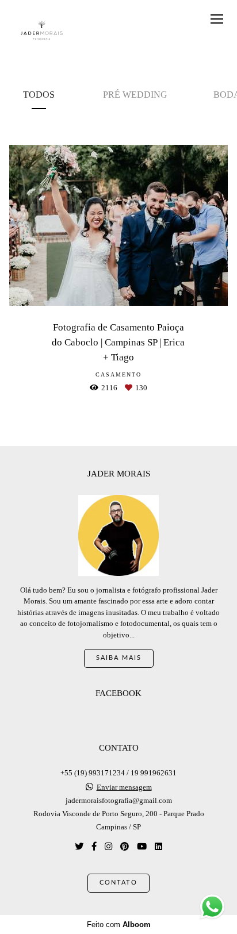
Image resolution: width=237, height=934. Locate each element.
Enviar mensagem (124, 787)
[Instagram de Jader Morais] (108, 846)
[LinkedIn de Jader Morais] (158, 846)
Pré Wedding (135, 94)
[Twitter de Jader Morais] (79, 846)
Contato (118, 882)
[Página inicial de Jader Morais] (41, 31)
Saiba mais (119, 658)
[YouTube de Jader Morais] (142, 846)
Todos (39, 94)
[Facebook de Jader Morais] (94, 846)
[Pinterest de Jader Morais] (124, 846)
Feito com (119, 924)
